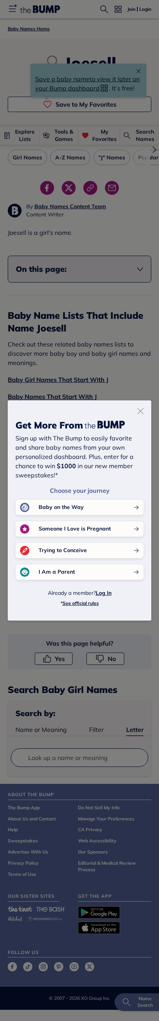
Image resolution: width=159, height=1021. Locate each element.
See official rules (81, 603)
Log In (104, 592)
